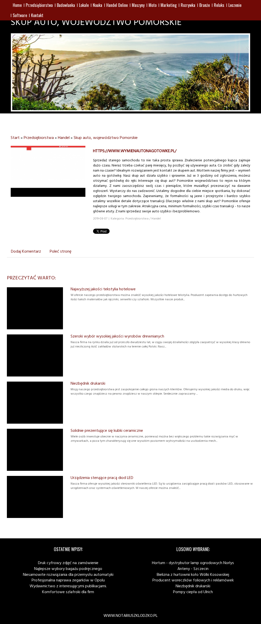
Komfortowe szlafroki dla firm (68, 592)
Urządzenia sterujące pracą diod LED (102, 478)
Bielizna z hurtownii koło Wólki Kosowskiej (193, 574)
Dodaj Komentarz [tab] (26, 251)
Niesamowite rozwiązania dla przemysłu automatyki (68, 574)
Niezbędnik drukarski (88, 383)
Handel (64, 138)
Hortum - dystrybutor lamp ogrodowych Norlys (193, 563)
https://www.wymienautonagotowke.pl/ (134, 151)
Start (15, 138)
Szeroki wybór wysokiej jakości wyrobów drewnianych (117, 336)
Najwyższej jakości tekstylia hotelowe (103, 289)
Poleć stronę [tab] (60, 251)
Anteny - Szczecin (192, 569)
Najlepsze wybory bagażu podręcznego (68, 569)
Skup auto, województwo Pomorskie (106, 138)
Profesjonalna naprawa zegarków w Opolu (68, 580)
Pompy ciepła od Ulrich (193, 592)
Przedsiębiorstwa (39, 138)
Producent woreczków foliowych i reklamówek (193, 580)
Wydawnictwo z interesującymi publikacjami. (68, 586)
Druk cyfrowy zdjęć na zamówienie (68, 563)
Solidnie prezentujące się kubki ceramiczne (107, 430)
